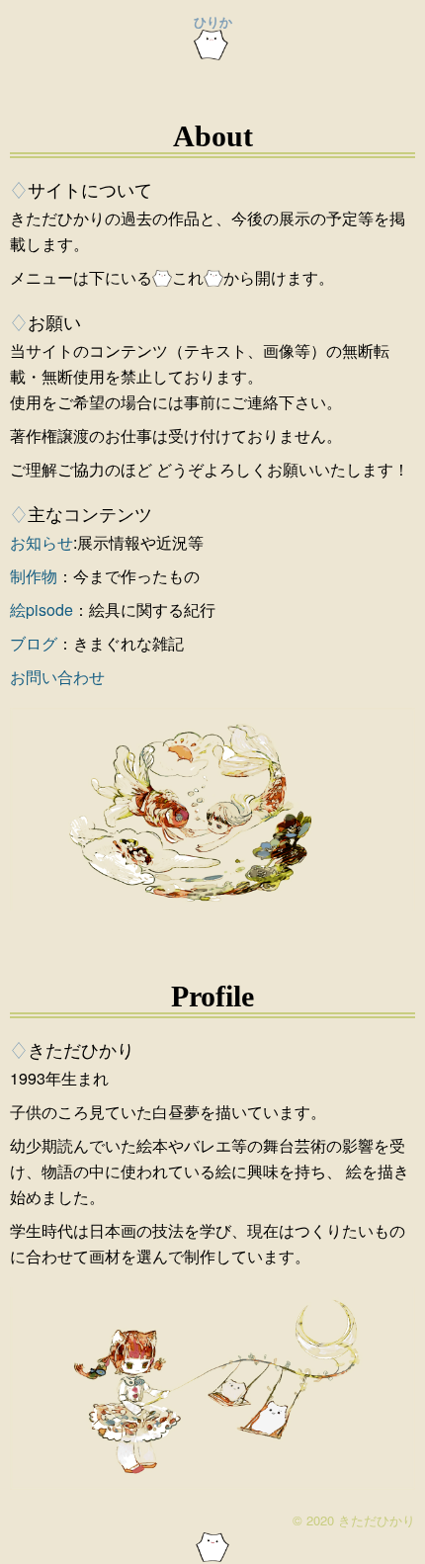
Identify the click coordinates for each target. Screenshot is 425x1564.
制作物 (33, 576)
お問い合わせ (57, 676)
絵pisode (41, 609)
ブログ (33, 643)
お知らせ (41, 542)
